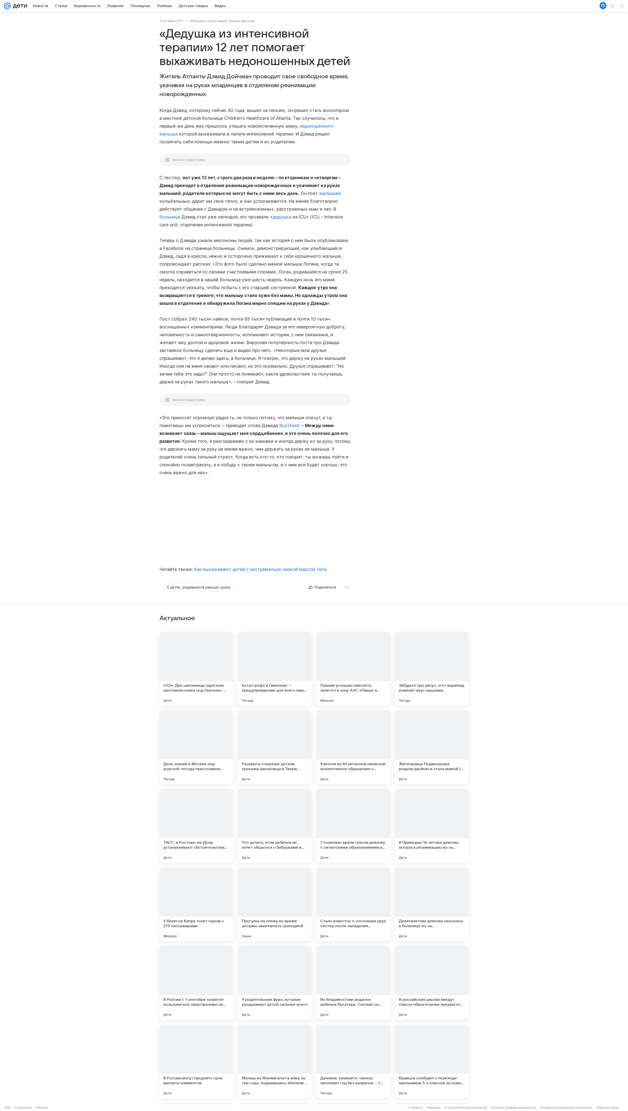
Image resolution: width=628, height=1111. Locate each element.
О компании (23, 1107)
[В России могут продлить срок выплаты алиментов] (196, 1061)
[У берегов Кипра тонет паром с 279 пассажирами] (196, 904)
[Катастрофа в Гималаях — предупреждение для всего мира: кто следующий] (275, 669)
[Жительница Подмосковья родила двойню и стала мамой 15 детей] (432, 747)
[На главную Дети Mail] (19, 6)
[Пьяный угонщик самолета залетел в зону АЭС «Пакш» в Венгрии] (353, 669)
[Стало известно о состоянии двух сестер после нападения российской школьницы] (353, 904)
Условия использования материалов (566, 1107)
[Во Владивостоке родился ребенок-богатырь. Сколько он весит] (353, 983)
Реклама (42, 1107)
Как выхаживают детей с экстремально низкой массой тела (260, 569)
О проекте (415, 1107)
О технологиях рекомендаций (465, 1107)
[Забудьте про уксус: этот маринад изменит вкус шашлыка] (432, 669)
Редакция (433, 1107)
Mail (8, 1107)
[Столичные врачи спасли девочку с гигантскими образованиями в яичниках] (353, 826)
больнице (169, 216)
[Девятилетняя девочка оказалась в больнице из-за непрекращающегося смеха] (432, 904)
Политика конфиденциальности (513, 1107)
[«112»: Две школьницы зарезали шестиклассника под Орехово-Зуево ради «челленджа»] (196, 669)
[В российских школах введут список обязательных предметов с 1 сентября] (432, 983)
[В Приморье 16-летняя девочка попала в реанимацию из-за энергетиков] (432, 826)
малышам (330, 193)
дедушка (282, 216)
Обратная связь (607, 1107)
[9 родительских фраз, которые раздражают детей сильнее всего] (275, 983)
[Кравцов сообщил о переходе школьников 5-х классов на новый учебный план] (432, 1061)
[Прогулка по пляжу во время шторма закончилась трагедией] (275, 904)
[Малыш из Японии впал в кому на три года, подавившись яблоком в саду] (275, 1061)
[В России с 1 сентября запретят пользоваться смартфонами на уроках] (196, 983)
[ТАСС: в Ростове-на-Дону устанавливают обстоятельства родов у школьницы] (196, 826)
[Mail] (7, 6)
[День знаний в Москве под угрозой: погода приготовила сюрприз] (196, 747)
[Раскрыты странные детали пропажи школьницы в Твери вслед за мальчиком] (275, 747)
